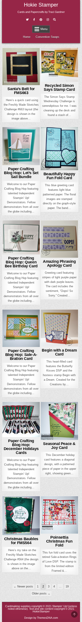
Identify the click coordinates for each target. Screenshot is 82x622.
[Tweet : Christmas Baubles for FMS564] (14, 532)
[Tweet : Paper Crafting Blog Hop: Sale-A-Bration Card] (14, 344)
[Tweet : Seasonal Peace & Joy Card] (52, 437)
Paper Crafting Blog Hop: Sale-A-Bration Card (21, 355)
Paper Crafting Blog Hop (21, 139)
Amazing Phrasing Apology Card (59, 263)
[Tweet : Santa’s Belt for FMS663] (14, 82)
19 (67, 586)
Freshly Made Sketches (21, 60)
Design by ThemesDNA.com (41, 617)
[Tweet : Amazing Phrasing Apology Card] (52, 255)
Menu (43, 29)
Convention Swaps (47, 37)
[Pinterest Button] (41, 20)
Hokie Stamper (41, 5)
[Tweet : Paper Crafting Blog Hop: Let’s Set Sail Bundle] (14, 162)
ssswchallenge (64, 55)
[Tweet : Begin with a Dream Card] (52, 344)
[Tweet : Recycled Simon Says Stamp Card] (52, 79)
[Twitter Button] (27, 20)
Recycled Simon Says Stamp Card (59, 87)
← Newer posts (23, 586)
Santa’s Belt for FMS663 (21, 91)
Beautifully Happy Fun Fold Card (59, 176)
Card (20, 55)
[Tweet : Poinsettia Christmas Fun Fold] (52, 531)
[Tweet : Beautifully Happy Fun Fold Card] (52, 167)
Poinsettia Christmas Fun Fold (59, 541)
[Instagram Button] (48, 20)
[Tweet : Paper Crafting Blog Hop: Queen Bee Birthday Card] (14, 251)
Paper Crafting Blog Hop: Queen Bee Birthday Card (21, 262)
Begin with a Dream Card (59, 352)
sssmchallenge (64, 409)
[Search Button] (54, 20)
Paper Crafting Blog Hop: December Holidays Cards (21, 447)
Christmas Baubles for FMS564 (21, 541)
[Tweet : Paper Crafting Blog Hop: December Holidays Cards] (14, 434)
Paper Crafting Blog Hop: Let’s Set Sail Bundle (21, 173)
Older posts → (41, 593)
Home (26, 37)
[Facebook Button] (34, 20)
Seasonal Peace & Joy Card (59, 446)
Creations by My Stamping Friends (59, 141)
